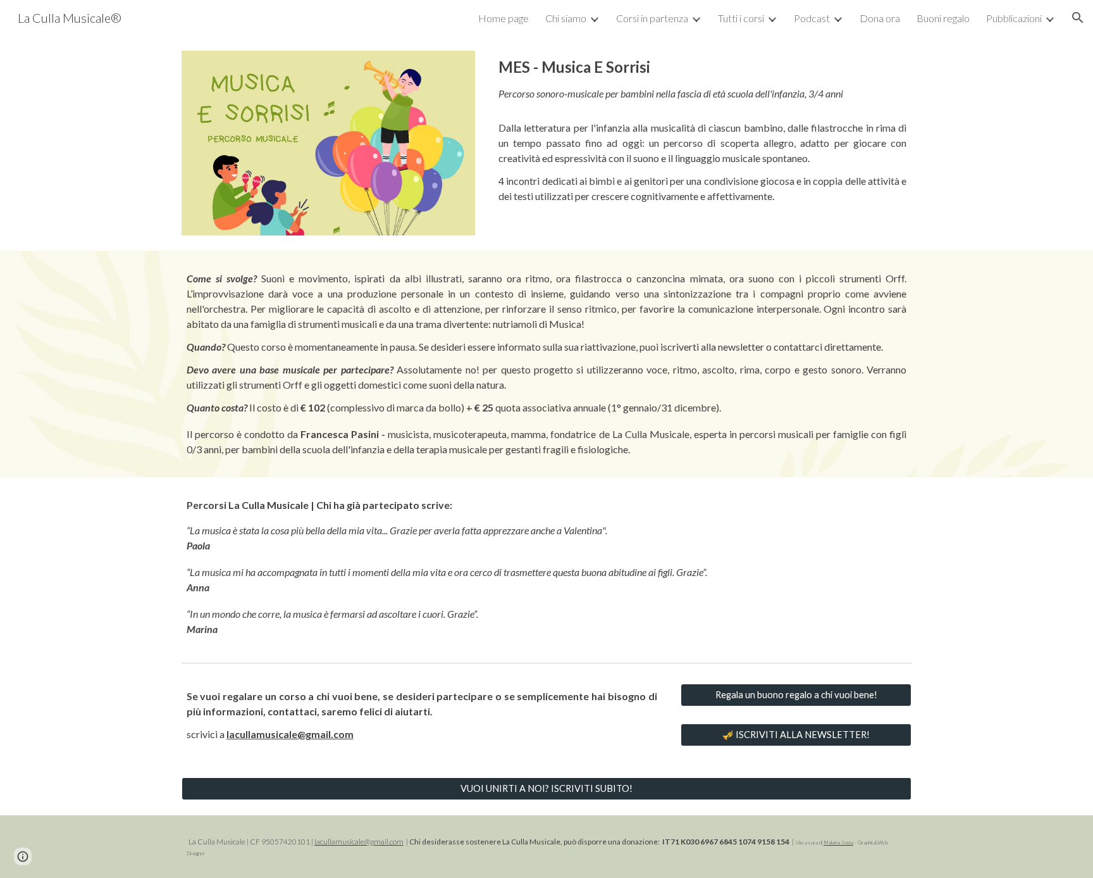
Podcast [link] (812, 18)
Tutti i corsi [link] (741, 18)
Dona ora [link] (880, 18)
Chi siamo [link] (565, 18)
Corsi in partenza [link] (652, 18)
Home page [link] (503, 18)
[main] (702, 130)
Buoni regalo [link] (943, 18)
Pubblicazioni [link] (1014, 18)
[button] (1078, 18)
